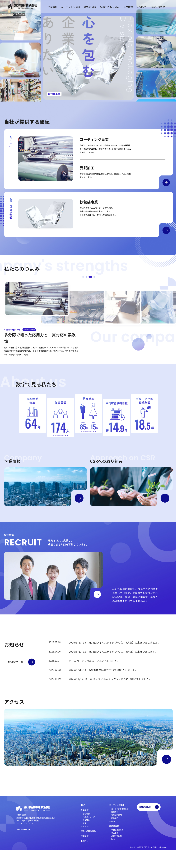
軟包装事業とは (115, 829)
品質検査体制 (114, 836)
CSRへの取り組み (107, 6)
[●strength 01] (81, 277)
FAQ (110, 821)
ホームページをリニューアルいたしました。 (94, 661)
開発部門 (112, 818)
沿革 (82, 823)
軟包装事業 (88, 6)
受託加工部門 (114, 815)
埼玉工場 (112, 832)
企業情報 (50, 6)
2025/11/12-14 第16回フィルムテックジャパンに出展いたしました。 (110, 679)
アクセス (83, 826)
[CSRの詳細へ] (162, 498)
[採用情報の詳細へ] (97, 594)
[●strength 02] (85, 277)
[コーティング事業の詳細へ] (163, 182)
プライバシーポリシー (23, 829)
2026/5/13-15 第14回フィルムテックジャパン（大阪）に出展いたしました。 (114, 643)
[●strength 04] (93, 277)
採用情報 (125, 6)
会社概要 (83, 813)
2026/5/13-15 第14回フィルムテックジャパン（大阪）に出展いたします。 (113, 652)
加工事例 (112, 812)
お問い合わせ (155, 6)
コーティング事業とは (117, 808)
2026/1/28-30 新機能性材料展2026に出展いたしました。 (103, 670)
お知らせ (139, 6)
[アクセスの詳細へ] (164, 759)
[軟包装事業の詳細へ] (163, 230)
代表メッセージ (86, 817)
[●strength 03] (89, 277)
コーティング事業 (68, 6)
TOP (80, 805)
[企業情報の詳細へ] (78, 498)
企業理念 (83, 820)
